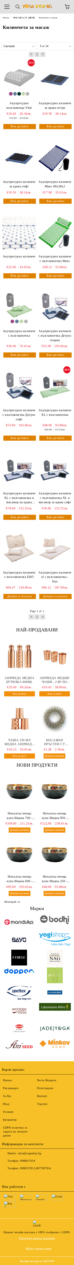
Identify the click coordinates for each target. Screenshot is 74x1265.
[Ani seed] (19, 1046)
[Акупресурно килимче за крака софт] (19, 158)
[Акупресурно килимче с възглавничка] (19, 307)
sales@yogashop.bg (29, 1153)
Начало (7, 1080)
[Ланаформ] (55, 993)
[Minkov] (55, 1046)
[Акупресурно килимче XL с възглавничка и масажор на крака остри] (19, 469)
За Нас (7, 1096)
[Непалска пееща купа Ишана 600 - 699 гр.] (19, 854)
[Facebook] (7, 1176)
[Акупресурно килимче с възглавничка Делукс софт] (19, 386)
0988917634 (27, 1160)
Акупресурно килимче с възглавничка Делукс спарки (54, 335)
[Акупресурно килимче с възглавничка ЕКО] (19, 549)
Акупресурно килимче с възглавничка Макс (54, 259)
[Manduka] (19, 922)
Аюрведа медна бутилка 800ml (19, 680)
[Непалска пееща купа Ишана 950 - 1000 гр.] (54, 791)
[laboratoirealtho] (55, 1011)
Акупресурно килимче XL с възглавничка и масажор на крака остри (19, 498)
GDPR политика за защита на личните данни (15, 1131)
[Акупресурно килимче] (19, 232)
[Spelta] (19, 993)
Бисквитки (10, 1119)
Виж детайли (19, 126)
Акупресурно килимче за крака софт (19, 184)
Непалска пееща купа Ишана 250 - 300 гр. (54, 879)
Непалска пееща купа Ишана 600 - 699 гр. (19, 879)
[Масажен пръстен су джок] (54, 718)
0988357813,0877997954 (35, 1168)
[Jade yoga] (55, 1029)
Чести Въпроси (46, 1080)
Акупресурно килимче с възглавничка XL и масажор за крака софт (54, 498)
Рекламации (11, 1088)
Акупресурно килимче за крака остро (54, 105)
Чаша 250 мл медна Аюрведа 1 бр (19, 742)
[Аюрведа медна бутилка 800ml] (19, 656)
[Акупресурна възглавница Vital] (19, 79)
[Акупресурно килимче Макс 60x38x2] (55, 158)
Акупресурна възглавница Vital (19, 105)
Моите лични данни (39, 1248)
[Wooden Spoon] (19, 1011)
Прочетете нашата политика (37, 1238)
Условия (8, 1111)
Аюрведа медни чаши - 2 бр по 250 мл (54, 680)
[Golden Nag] (55, 957)
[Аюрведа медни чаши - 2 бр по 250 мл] (54, 656)
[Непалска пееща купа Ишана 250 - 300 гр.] (54, 854)
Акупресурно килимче (19, 256)
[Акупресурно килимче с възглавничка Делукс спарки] (55, 307)
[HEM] (19, 1029)
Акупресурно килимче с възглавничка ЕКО (19, 575)
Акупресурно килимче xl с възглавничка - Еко (54, 577)
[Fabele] (19, 957)
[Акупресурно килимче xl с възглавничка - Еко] (55, 549)
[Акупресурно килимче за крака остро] (55, 79)
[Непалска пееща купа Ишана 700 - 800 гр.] (19, 791)
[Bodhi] (55, 922)
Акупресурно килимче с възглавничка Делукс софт (19, 415)
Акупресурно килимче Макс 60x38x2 (54, 184)
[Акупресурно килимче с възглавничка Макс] (55, 232)
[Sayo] (19, 940)
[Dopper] (19, 975)
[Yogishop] (55, 940)
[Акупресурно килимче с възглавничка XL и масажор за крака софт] (55, 469)
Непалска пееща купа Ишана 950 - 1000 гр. (54, 816)
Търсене (42, 1104)
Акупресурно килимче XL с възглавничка (54, 412)
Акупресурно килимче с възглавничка (19, 333)
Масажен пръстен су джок (54, 742)
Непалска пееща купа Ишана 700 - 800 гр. (19, 816)
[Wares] (55, 975)
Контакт (42, 1096)
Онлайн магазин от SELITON (37, 1261)
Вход (6, 1104)
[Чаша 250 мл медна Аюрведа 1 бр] (19, 718)
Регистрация (45, 1088)
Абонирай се (12, 901)
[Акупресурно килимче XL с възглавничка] (55, 386)
